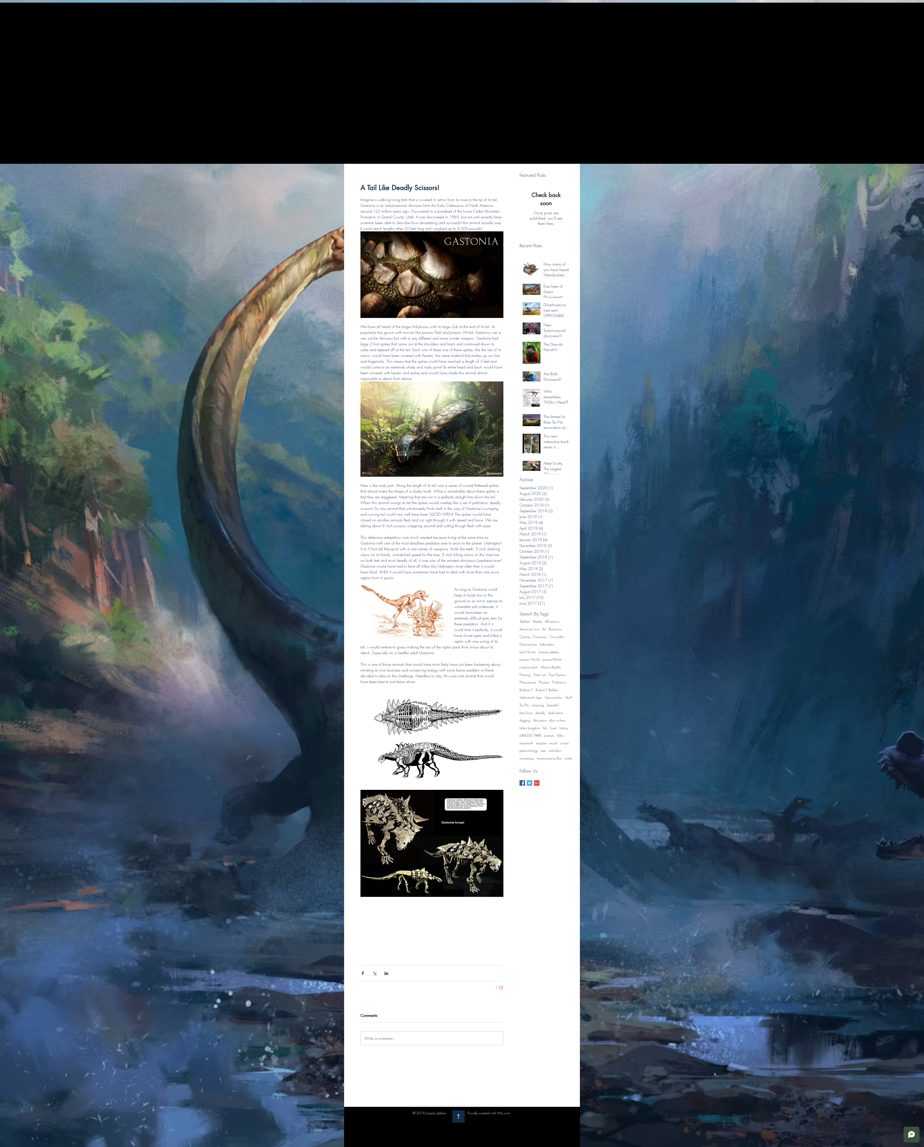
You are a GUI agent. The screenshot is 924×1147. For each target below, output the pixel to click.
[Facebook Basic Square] (522, 783)
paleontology (529, 750)
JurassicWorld (551, 659)
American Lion (529, 629)
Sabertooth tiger (531, 697)
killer (560, 735)
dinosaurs (539, 720)
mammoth (526, 743)
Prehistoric (559, 682)
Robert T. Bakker (547, 690)
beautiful (553, 705)
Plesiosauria (528, 682)
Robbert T (526, 690)
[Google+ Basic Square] (536, 783)
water (568, 758)
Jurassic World (529, 659)
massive (541, 743)
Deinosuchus (528, 644)
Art (544, 629)
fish (545, 728)
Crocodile (557, 636)
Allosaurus (552, 621)
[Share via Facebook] (362, 973)
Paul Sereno (557, 674)
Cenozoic (540, 636)
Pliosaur (544, 682)
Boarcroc (555, 629)
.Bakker (525, 621)
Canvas (525, 636)
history (563, 728)
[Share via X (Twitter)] (374, 973)
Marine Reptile (551, 667)
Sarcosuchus (553, 697)
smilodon (555, 750)
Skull (568, 697)
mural (553, 743)
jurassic (549, 735)
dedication (555, 712)
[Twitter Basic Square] (529, 783)
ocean (564, 743)
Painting (525, 674)
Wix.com (503, 1113)
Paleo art (539, 674)
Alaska (537, 621)
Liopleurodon (529, 667)
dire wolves (557, 720)
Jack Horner (528, 652)
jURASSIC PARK (530, 735)
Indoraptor (547, 644)
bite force (526, 712)
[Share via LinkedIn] (386, 973)
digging (525, 720)
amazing (538, 705)
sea (543, 750)
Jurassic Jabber (549, 652)
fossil (553, 728)
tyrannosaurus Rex (549, 758)
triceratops (527, 758)
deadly (540, 712)
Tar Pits (524, 705)
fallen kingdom (530, 728)
